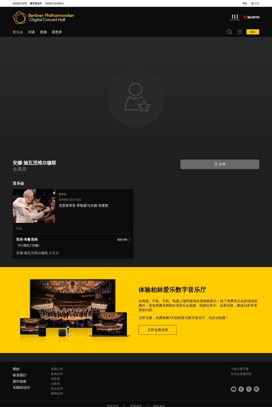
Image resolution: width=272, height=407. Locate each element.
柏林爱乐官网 (20, 3)
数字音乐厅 (36, 3)
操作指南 (19, 381)
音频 (43, 32)
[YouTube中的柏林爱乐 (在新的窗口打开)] (233, 389)
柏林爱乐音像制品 (54, 3)
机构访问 (57, 374)
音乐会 (18, 32)
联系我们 (19, 375)
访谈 (31, 32)
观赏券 (57, 32)
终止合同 (57, 388)
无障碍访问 (21, 387)
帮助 (244, 3)
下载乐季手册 (240, 369)
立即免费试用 (157, 330)
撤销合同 (57, 393)
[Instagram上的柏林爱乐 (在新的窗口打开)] (256, 389)
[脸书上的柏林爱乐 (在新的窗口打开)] (241, 389)
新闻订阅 (57, 369)
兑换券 (55, 383)
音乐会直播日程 (241, 374)
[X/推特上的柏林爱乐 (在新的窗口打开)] (249, 389)
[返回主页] (43, 17)
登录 (253, 32)
